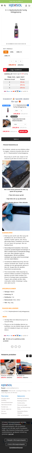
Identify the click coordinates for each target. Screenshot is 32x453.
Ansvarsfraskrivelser (7, 402)
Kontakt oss (4, 407)
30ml (5, 52)
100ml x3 (19, 52)
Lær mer (11, 434)
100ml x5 (7, 55)
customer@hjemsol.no (12, 388)
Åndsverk (4, 413)
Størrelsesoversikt (6, 404)
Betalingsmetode (22, 400)
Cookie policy (21, 403)
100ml (12, 52)
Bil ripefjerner (20, 375)
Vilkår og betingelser (23, 415)
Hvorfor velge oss (6, 409)
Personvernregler (22, 405)
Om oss (3, 411)
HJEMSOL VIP (8, 74)
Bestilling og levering (23, 398)
